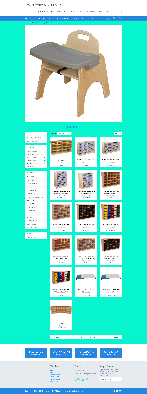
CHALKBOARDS (31, 190)
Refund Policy (54, 372)
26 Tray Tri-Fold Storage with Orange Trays (86, 290)
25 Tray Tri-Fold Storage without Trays (61, 322)
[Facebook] (76, 379)
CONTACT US (108, 11)
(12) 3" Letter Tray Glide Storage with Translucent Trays (86, 192)
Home (27, 23)
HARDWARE (88, 18)
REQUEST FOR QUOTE (90, 11)
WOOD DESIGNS (31, 238)
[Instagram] (83, 379)
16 (94, 337)
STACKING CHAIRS (32, 221)
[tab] (36, 151)
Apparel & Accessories (33, 177)
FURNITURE (36, 23)
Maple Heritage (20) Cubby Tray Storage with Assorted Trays (61, 290)
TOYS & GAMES (52, 18)
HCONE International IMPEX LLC (49, 391)
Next (115, 337)
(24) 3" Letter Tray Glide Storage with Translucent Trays (111, 160)
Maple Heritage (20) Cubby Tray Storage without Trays (61, 257)
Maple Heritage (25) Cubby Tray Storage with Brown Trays (86, 225)
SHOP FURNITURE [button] (32, 151)
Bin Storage (61, 160)
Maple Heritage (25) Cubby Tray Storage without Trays (111, 192)
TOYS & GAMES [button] (31, 158)
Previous (56, 337)
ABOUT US (101, 11)
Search (52, 370)
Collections (30, 173)
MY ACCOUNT (75, 11)
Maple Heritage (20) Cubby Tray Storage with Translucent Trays (86, 257)
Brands (29, 233)
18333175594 (41, 11)
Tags (28, 134)
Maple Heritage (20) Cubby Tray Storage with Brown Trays (111, 257)
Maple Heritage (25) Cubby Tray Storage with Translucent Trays (61, 225)
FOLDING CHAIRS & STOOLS (35, 197)
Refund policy (54, 381)
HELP (81, 11)
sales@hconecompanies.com (57, 11)
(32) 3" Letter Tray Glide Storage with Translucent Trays (86, 160)
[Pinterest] (79, 379)
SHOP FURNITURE (29, 18)
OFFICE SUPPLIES (64, 18)
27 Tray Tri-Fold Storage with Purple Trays (111, 290)
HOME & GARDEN (77, 18)
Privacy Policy (54, 377)
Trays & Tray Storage (33, 141)
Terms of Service (55, 374)
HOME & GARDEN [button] (32, 164)
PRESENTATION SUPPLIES (34, 214)
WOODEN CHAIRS (32, 227)
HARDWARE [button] (30, 167)
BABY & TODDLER (42, 18)
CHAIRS (29, 187)
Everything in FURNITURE (34, 138)
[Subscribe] (120, 379)
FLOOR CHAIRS (31, 194)
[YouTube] (86, 379)
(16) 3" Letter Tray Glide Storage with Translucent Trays (61, 192)
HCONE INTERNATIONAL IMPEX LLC (43, 5)
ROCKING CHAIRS (32, 217)
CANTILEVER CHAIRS (33, 183)
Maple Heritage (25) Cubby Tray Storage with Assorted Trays (111, 225)
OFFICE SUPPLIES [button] (32, 161)
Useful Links (30, 147)
